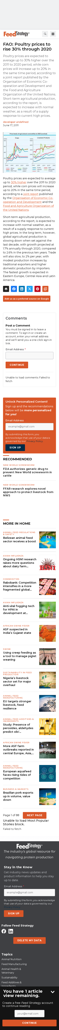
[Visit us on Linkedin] (10, 931)
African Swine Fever (16, 626)
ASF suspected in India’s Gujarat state (17, 631)
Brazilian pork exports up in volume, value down (18, 796)
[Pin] (37, 289)
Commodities (11, 579)
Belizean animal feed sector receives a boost (19, 539)
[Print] (6, 289)
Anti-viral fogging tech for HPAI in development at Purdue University (18, 609)
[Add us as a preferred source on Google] (45, 289)
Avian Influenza (13, 555)
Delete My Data (29, 940)
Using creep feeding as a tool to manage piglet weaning (19, 656)
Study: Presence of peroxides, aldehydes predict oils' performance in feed (18, 728)
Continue (29, 1022)
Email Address (16, 349)
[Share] (14, 289)
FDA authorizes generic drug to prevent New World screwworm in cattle (27, 472)
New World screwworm (18, 465)
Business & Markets (15, 789)
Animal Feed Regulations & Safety (19, 533)
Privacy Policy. (34, 441)
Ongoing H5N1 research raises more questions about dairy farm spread (19, 563)
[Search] (45, 34)
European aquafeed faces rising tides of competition (17, 775)
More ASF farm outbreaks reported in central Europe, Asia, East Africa (18, 749)
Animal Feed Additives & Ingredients (18, 720)
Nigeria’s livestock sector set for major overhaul (17, 681)
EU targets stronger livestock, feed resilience (17, 705)
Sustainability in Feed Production (17, 673)
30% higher (18, 182)
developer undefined (15, 122)
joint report (30, 194)
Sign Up (15, 447)
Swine (7, 649)
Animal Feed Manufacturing (13, 697)
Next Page (34, 815)
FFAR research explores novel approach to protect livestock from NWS (28, 492)
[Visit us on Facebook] (4, 931)
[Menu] (53, 34)
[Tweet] (30, 289)
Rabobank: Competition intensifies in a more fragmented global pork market (19, 586)
